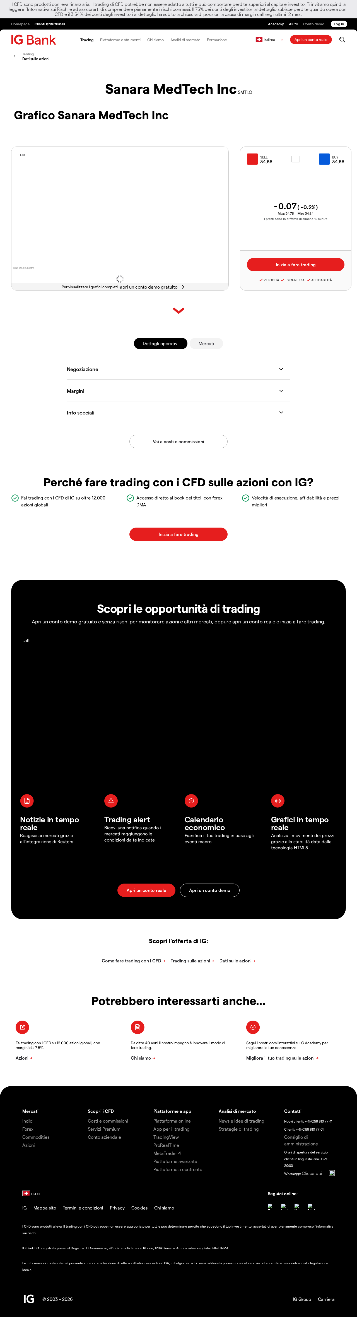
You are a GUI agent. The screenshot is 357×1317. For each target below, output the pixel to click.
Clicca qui (312, 1173)
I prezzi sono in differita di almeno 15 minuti (295, 219)
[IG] (33, 40)
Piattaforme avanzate (175, 1161)
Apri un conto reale (311, 39)
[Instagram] (284, 1207)
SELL (263, 157)
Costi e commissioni (108, 1120)
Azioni (28, 1145)
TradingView (166, 1137)
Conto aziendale (104, 1137)
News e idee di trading (241, 1120)
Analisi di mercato (185, 39)
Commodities (35, 1137)
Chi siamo (155, 39)
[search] (342, 39)
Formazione (217, 39)
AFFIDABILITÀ (321, 280)
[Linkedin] (311, 1207)
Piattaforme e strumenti (120, 39)
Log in (339, 24)
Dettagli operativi (160, 343)
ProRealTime (166, 1145)
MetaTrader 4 (167, 1153)
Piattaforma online (172, 1120)
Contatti (292, 1111)
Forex (27, 1128)
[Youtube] (298, 1207)
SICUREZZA (295, 280)
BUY (335, 157)
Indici (27, 1120)
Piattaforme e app (172, 1111)
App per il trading (171, 1128)
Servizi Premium (104, 1128)
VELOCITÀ (271, 280)
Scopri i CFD (101, 1111)
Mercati (206, 343)
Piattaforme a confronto (177, 1169)
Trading (86, 39)
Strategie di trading (239, 1128)
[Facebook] (271, 1207)
